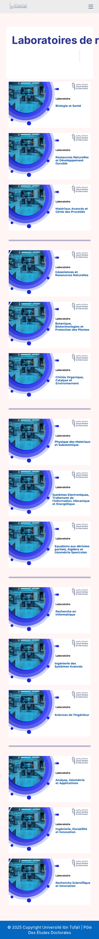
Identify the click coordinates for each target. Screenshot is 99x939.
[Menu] (90, 6)
